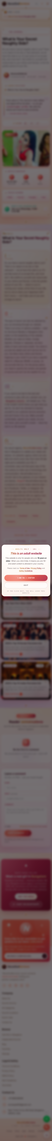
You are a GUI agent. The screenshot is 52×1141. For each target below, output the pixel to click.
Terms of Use (25, 568)
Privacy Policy (36, 568)
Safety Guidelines (25, 571)
